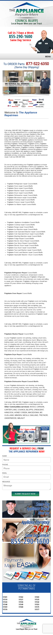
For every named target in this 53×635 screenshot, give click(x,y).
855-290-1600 (20, 36)
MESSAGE (6, 481)
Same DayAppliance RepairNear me (38, 508)
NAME (4, 456)
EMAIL (4, 473)
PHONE (5, 464)
